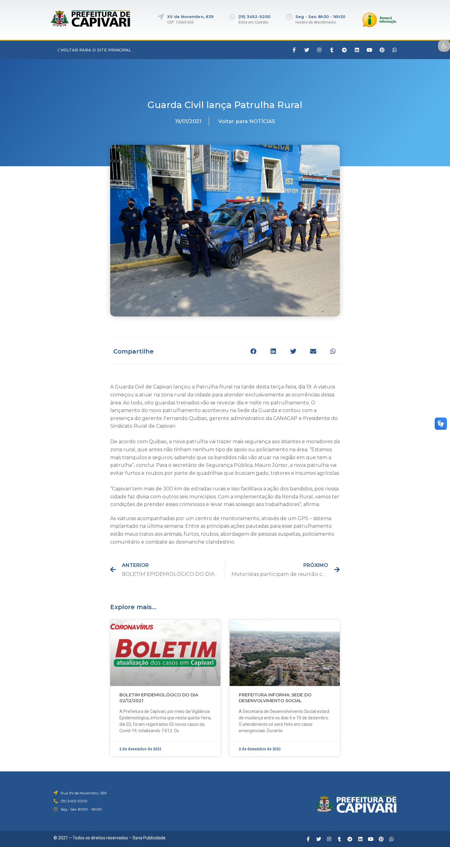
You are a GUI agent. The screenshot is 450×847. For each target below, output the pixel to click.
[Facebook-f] (294, 50)
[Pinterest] (382, 50)
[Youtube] (369, 50)
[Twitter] (307, 50)
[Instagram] (319, 50)
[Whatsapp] (394, 50)
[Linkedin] (357, 50)
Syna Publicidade (149, 837)
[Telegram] (344, 50)
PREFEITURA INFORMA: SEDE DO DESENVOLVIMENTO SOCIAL (275, 698)
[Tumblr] (332, 50)
